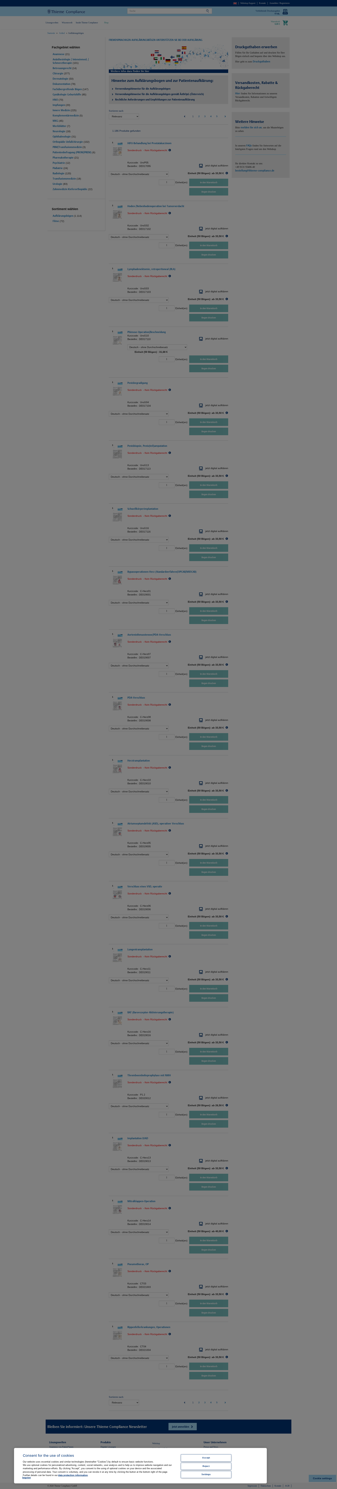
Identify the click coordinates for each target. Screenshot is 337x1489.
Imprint (26, 1477)
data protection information (73, 1475)
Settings (206, 1474)
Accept (206, 1458)
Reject (206, 1466)
